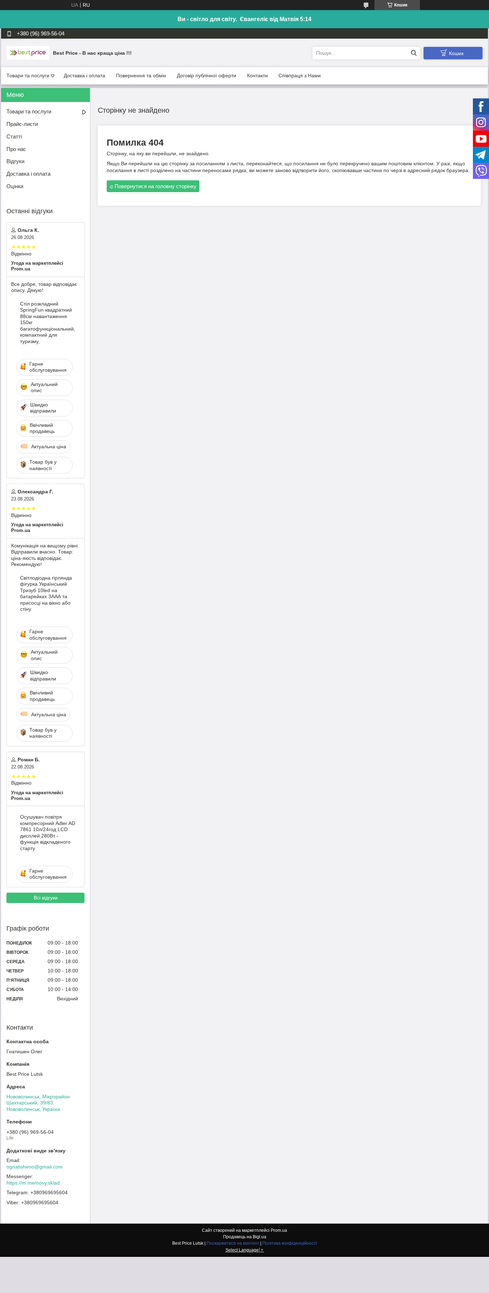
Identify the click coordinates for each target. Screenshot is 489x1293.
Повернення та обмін (141, 75)
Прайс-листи (22, 124)
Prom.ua (279, 1230)
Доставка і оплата (84, 75)
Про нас (16, 149)
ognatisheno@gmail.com (34, 1167)
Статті (14, 136)
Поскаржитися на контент (233, 1243)
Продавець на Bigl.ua (244, 1236)
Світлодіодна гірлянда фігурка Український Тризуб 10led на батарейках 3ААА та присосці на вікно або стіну (46, 593)
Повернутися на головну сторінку (156, 186)
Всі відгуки (46, 898)
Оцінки (14, 186)
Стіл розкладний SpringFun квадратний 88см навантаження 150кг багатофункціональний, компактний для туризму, (47, 322)
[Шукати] (413, 53)
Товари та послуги (27, 75)
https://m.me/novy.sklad (33, 1183)
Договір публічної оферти (206, 75)
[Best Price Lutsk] (27, 52)
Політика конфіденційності (289, 1243)
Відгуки (15, 161)
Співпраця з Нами (300, 75)
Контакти (257, 75)
